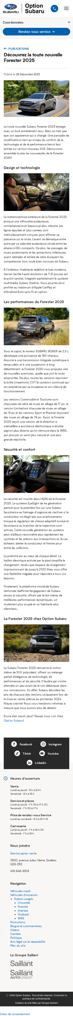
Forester (23, 906)
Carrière (15, 934)
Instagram (55, 744)
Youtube (53, 753)
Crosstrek (24, 903)
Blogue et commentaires (26, 926)
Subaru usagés (23, 899)
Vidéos (14, 930)
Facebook (25, 744)
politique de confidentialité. (36, 998)
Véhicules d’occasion (24, 895)
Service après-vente (23, 853)
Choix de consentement (15, 1014)
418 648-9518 (19, 871)
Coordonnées (13, 22)
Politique (16, 938)
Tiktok (26, 753)
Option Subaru (13, 720)
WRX (21, 918)
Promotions (17, 922)
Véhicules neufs (20, 891)
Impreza (23, 910)
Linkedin (40, 763)
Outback (23, 914)
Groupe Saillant (50, 1002)
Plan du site (17, 945)
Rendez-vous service (34, 31)
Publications (18, 48)
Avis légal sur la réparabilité (27, 941)
